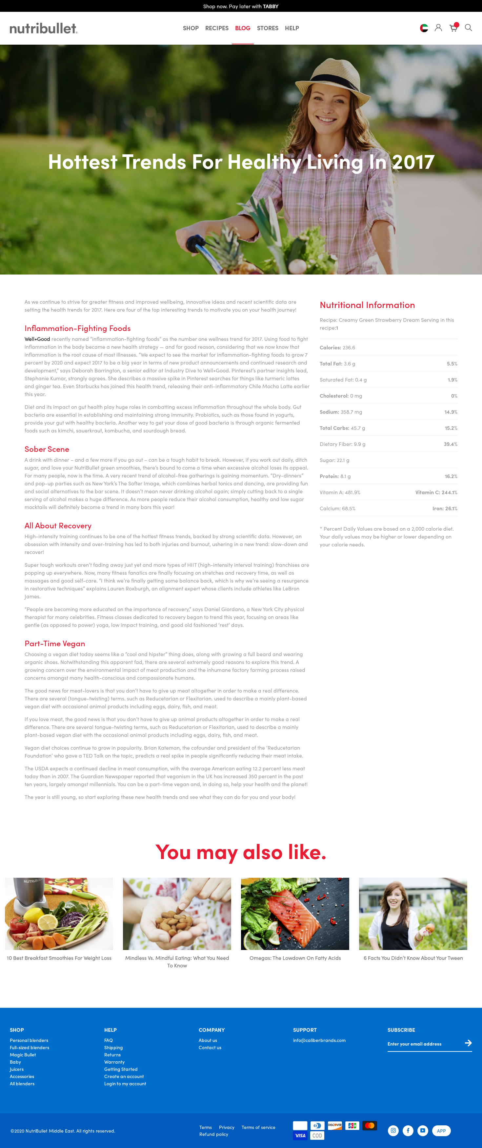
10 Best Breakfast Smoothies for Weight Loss (59, 957)
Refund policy (213, 1134)
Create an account (124, 1076)
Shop (191, 28)
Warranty (114, 1061)
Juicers (17, 1069)
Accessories (22, 1076)
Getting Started (121, 1069)
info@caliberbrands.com (319, 1040)
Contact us (210, 1047)
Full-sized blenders (29, 1047)
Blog (243, 28)
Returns (112, 1054)
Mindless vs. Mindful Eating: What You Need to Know (177, 961)
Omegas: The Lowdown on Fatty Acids (295, 957)
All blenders (22, 1083)
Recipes (217, 28)
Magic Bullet (23, 1054)
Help (292, 28)
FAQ (108, 1040)
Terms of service (258, 1127)
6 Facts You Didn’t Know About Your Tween (413, 957)
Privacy (226, 1127)
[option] (59, 924)
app (441, 1130)
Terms (205, 1127)
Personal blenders (29, 1040)
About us (208, 1040)
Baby (15, 1061)
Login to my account (125, 1083)
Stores (267, 28)
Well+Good (37, 338)
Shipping (113, 1047)
